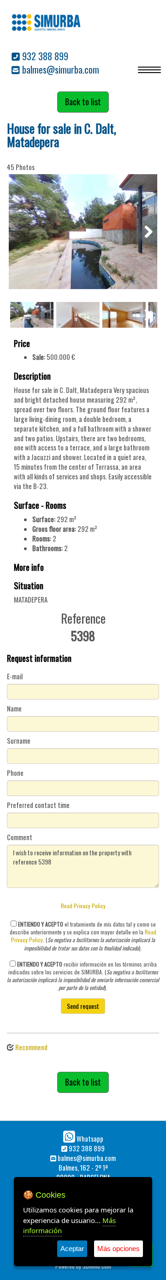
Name (14, 708)
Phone (15, 773)
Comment (19, 837)
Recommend (31, 1047)
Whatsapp (89, 1138)
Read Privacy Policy (83, 906)
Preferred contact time (38, 805)
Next (143, 231)
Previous (22, 231)
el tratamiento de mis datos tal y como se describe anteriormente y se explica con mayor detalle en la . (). (83, 935)
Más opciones (118, 1248)
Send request (83, 1006)
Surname (18, 740)
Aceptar (72, 1248)
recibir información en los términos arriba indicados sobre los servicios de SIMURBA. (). (83, 975)
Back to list (83, 102)
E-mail (15, 676)
